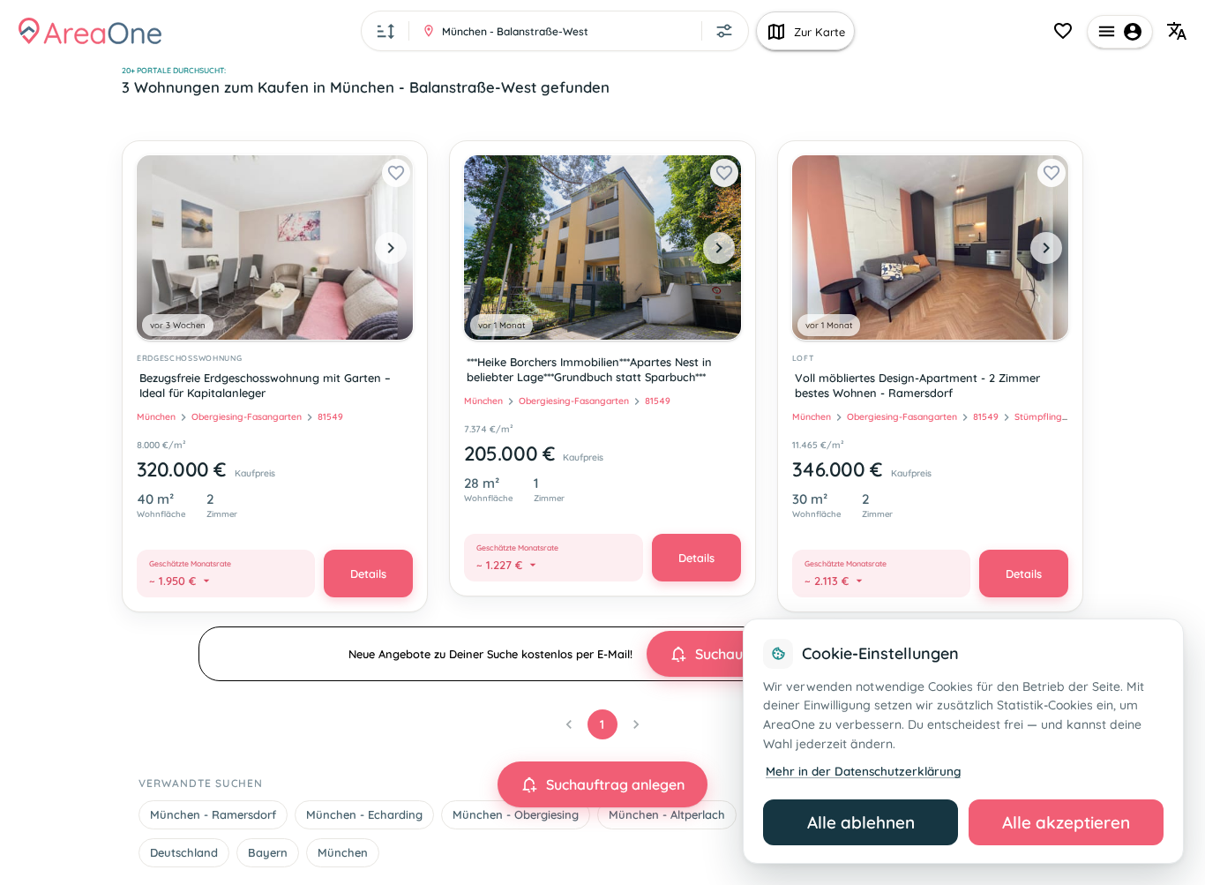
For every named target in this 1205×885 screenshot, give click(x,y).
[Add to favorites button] (396, 173)
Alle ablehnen (861, 822)
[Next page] (636, 724)
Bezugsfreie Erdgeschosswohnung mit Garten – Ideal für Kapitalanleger (265, 385)
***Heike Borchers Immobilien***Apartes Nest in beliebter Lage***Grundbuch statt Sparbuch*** (589, 369)
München (343, 852)
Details (368, 573)
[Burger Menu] (1120, 32)
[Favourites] (1063, 31)
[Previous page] (569, 724)
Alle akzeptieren (1066, 822)
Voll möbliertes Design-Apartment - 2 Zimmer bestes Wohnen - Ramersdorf (917, 385)
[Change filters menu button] (724, 31)
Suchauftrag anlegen (615, 784)
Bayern (268, 852)
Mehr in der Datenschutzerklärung (863, 770)
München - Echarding (364, 814)
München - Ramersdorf (213, 814)
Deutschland (184, 852)
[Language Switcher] (1176, 31)
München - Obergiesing (516, 814)
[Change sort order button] (386, 31)
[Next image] (391, 248)
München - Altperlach (667, 814)
